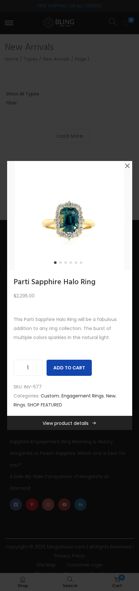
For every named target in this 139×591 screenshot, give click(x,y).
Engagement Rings (82, 396)
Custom (50, 396)
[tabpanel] (69, 215)
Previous (14, 215)
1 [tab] (56, 263)
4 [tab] (72, 263)
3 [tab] (67, 263)
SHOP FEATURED (44, 405)
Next (125, 215)
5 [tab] (77, 263)
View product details (66, 423)
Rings (19, 405)
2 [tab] (61, 263)
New (110, 396)
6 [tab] (82, 263)
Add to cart (69, 368)
